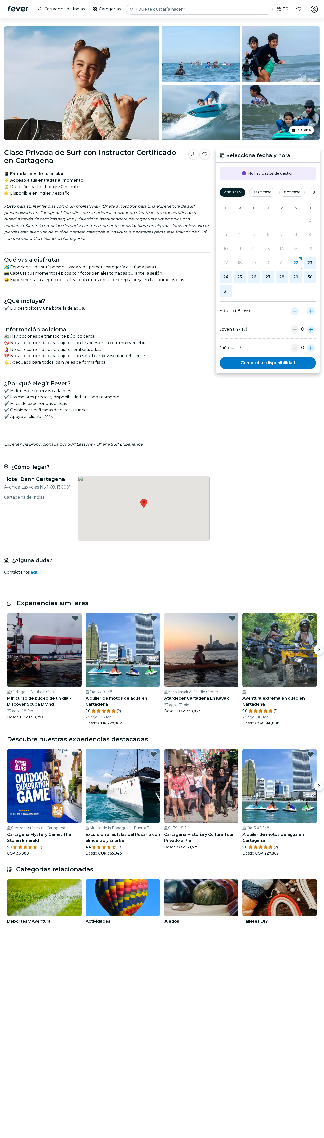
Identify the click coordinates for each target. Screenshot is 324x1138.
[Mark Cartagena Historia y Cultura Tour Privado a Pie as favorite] (232, 754)
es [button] (285, 9)
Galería (304, 130)
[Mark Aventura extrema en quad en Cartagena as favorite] (310, 618)
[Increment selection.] (311, 311)
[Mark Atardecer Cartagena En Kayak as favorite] (232, 618)
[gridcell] (296, 263)
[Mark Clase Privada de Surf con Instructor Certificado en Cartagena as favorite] (204, 154)
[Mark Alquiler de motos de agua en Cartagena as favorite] (153, 618)
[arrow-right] (314, 192)
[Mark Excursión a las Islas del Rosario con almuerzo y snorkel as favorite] (153, 754)
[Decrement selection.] (295, 311)
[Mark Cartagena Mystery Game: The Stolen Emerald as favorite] (75, 754)
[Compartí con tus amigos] (193, 154)
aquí (35, 572)
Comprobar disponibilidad (268, 362)
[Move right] (319, 650)
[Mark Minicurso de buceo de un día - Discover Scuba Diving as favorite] (75, 618)
